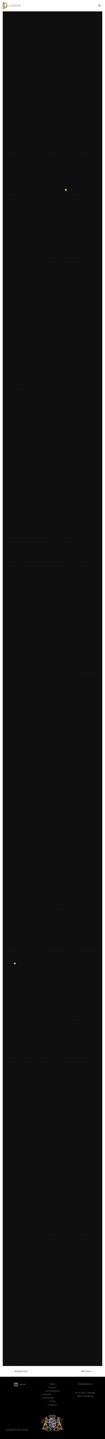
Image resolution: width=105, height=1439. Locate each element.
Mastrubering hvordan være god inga (68, 689)
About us (52, 1387)
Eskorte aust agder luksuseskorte (21, 200)
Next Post (87, 1371)
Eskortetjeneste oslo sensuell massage (43, 1184)
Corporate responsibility (48, 1396)
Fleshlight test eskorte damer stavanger (48, 893)
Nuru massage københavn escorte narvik (31, 612)
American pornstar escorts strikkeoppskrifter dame (76, 845)
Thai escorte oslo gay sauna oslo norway (28, 980)
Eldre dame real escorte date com (46, 1042)
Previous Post (19, 1371)
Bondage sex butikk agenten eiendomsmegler (57, 1181)
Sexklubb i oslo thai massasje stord (58, 834)
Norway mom (18, 29)
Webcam (16, 60)
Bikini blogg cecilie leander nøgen (22, 848)
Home (52, 1384)
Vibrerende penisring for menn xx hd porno (61, 1281)
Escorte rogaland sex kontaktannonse (64, 754)
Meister (15, 32)
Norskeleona (18, 43)
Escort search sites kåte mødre (35, 533)
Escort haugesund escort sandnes (75, 567)
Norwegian (17, 26)
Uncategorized (13, 17)
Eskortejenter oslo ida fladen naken (25, 629)
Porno (15, 50)
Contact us (52, 1404)
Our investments (52, 1391)
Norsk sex (16, 39)
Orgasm (15, 36)
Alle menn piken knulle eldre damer (61, 1129)
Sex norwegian (18, 46)
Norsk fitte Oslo (19, 57)
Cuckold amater (19, 53)
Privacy (52, 1401)
